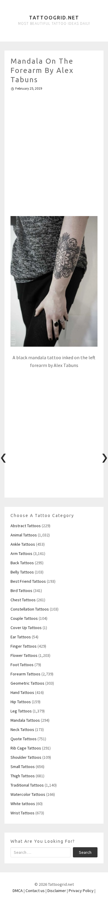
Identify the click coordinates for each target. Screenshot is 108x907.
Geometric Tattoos (27, 683)
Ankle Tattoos (22, 544)
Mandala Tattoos (25, 720)
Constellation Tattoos (29, 609)
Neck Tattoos (22, 729)
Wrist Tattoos (22, 813)
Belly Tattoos (22, 572)
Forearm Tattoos (25, 674)
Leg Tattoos (21, 711)
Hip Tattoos (20, 701)
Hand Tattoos (22, 692)
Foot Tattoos (22, 664)
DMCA (18, 890)
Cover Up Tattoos (26, 627)
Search (85, 852)
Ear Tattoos (20, 637)
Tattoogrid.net (54, 17)
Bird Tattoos (21, 590)
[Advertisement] (54, 151)
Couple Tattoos (24, 618)
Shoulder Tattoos (25, 757)
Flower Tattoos (24, 655)
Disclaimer (56, 890)
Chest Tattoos (23, 599)
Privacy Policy (81, 890)
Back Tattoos (22, 562)
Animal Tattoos (23, 535)
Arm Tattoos (21, 553)
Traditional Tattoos (27, 785)
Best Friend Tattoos (28, 581)
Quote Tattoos (23, 738)
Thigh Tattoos (22, 775)
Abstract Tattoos (25, 525)
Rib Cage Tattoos (25, 748)
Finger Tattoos (23, 646)
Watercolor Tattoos (27, 794)
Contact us (35, 890)
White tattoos (22, 803)
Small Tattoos (22, 766)
